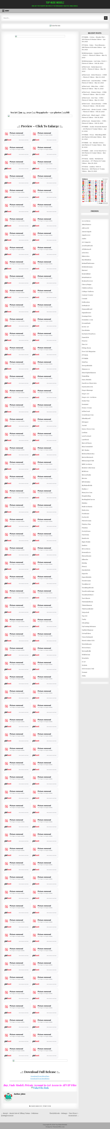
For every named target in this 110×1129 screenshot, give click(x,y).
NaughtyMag (86, 496)
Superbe (85, 573)
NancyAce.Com (87, 492)
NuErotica (85, 510)
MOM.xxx (85, 471)
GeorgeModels (87, 365)
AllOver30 (85, 228)
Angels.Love (86, 235)
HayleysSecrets (87, 387)
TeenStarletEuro (87, 595)
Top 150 (84, 616)
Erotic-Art (85, 327)
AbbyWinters (86, 224)
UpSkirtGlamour (87, 630)
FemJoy (84, 341)
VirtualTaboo (86, 633)
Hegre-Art (85, 394)
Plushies (85, 528)
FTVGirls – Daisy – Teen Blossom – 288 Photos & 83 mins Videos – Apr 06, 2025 (94, 47)
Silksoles (85, 559)
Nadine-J (85, 489)
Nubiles (84, 503)
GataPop (85, 362)
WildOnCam (86, 654)
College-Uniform (88, 291)
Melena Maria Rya (88, 454)
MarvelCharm (87, 443)
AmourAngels (86, 231)
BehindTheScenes (88, 263)
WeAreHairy (86, 647)
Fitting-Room (86, 348)
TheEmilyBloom (87, 602)
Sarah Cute (38, 1106)
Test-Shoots (86, 598)
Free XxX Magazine (88, 351)
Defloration (86, 302)
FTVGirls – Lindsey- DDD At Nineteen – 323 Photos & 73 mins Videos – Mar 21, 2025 (93, 169)
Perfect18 (85, 517)
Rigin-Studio (86, 542)
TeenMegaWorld (87, 587)
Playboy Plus (86, 524)
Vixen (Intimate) (87, 637)
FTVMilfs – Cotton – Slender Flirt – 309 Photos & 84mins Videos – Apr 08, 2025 (94, 39)
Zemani (84, 672)
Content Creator (87, 295)
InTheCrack (86, 411)
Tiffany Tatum (47, 1106)
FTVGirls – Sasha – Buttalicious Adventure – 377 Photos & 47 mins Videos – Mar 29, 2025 (93, 161)
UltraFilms (85, 623)
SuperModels (86, 577)
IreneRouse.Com (87, 415)
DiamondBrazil (87, 309)
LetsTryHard (86, 436)
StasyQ (84, 566)
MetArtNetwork (87, 457)
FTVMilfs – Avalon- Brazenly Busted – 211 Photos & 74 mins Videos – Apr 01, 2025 (94, 129)
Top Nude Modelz (55, 2)
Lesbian (84, 432)
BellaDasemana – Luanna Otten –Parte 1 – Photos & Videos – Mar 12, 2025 (94, 55)
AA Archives (86, 221)
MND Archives (87, 464)
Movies (84, 478)
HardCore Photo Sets (89, 383)
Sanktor (84, 545)
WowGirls (85, 658)
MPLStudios (86, 482)
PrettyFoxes (86, 531)
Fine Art (84, 344)
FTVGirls (85, 355)
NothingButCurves (88, 499)
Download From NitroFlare (40, 1076)
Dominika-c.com (87, 320)
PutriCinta (85, 535)
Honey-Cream (87, 408)
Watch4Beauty (87, 644)
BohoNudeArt (86, 277)
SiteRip (84, 563)
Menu (7, 11)
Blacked (84, 270)
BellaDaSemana (87, 267)
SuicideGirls (86, 570)
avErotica (85, 252)
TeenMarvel (86, 584)
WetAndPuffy (86, 651)
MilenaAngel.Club (88, 461)
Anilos (84, 238)
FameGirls (85, 337)
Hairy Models (86, 379)
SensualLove (86, 552)
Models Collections (88, 468)
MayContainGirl (87, 446)
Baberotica (85, 256)
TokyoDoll (85, 612)
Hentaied (85, 404)
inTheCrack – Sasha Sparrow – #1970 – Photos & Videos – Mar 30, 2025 (94, 69)
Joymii (84, 425)
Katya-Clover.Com (88, 429)
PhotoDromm (86, 520)
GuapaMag (85, 376)
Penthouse (85, 513)
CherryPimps (86, 284)
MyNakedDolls (87, 485)
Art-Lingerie (86, 242)
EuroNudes (86, 330)
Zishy (84, 676)
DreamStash (86, 323)
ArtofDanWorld (87, 246)
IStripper (85, 422)
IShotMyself (86, 418)
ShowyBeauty (86, 556)
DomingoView (86, 316)
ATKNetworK (86, 249)
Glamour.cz (86, 369)
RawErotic (85, 538)
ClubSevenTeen (87, 288)
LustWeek (85, 439)
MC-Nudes (85, 450)
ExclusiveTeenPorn (88, 334)
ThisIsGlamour (87, 605)
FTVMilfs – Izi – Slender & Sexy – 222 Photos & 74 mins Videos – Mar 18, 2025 (94, 145)
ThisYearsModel (87, 609)
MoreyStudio (86, 475)
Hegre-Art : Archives (89, 397)
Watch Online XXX (88, 640)
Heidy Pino (85, 401)
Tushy (84, 619)
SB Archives (86, 549)
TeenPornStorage (88, 591)
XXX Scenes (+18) (88, 669)
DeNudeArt (86, 305)
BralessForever (87, 281)
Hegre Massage (87, 390)
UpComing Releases (89, 626)
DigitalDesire (86, 312)
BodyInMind (86, 274)
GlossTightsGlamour (89, 372)
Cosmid (84, 298)
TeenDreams (86, 580)
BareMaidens (86, 260)
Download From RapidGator (40, 1078)
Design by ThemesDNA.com (55, 1127)
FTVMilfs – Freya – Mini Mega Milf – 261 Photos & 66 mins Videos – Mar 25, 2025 (94, 137)
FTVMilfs (85, 358)
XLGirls (84, 665)
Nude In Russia (87, 506)
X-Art (84, 662)
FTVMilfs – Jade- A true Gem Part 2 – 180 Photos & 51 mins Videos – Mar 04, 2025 (94, 153)
